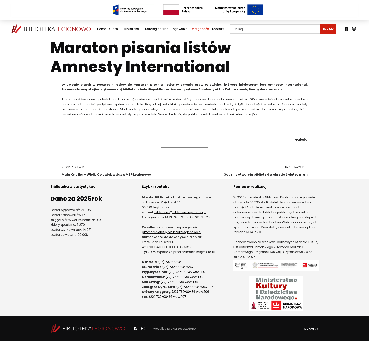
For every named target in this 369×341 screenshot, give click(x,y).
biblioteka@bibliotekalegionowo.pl (180, 212)
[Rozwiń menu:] (120, 29)
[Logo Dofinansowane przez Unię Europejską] (239, 10)
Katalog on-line (156, 29)
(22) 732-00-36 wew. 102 (186, 272)
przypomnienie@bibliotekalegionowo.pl (171, 232)
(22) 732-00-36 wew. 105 (195, 287)
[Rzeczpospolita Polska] (184, 10)
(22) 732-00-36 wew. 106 (190, 292)
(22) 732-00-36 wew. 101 (180, 267)
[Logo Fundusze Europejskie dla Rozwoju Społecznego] (130, 10)
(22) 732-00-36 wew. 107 (167, 297)
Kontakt (218, 29)
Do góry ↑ (311, 328)
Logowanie (179, 29)
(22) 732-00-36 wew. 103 (184, 277)
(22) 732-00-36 (170, 262)
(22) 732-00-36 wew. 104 (179, 282)
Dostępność (199, 29)
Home (101, 29)
